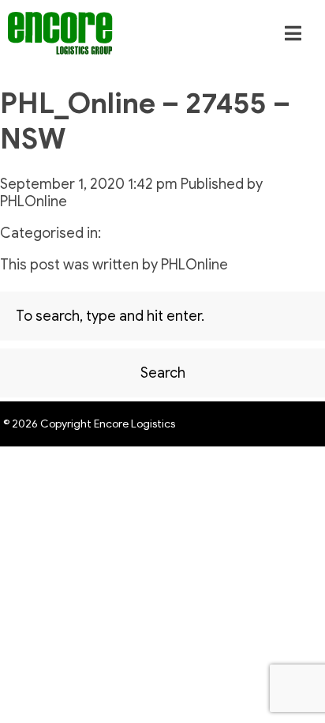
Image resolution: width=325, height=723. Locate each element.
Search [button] (162, 373)
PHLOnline (33, 201)
